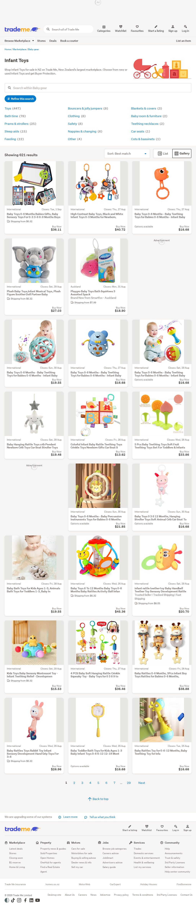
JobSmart (108, 857)
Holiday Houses (148, 884)
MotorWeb (84, 884)
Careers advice (111, 853)
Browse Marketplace (18, 40)
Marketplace (17, 842)
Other (72, 139)
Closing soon (16, 857)
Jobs (106, 842)
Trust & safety (172, 857)
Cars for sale (78, 848)
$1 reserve (15, 862)
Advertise (105, 894)
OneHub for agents (50, 862)
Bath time (12, 116)
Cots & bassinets (143, 139)
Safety (73, 124)
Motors (75, 842)
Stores (41, 40)
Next (141, 783)
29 (129, 783)
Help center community (177, 871)
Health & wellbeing (144, 862)
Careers (82, 894)
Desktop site (54, 894)
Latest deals (16, 848)
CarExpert (115, 884)
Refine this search (22, 99)
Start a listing (129, 830)
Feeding (11, 139)
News (93, 894)
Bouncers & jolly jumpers (85, 108)
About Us (70, 894)
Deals (52, 40)
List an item (183, 40)
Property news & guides (53, 848)
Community (172, 842)
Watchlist (147, 830)
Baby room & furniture (146, 116)
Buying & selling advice (83, 857)
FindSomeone (184, 884)
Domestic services (143, 853)
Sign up (172, 31)
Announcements (173, 853)
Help (167, 848)
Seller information (174, 867)
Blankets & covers (144, 108)
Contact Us (186, 894)
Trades (137, 848)
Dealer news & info (81, 862)
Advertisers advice (112, 862)
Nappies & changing (82, 131)
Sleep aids (12, 131)
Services (139, 842)
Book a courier (69, 40)
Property (45, 842)
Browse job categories (115, 848)
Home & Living (17, 867)
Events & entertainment (147, 857)
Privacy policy (121, 894)
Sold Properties (48, 853)
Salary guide (109, 867)
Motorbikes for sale (81, 853)
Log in (185, 31)
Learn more (70, 817)
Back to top (100, 799)
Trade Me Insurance (15, 884)
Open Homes (47, 857)
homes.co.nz (52, 884)
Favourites (162, 830)
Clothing (74, 116)
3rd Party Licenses (175, 862)
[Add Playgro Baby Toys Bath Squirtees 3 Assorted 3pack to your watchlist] (122, 243)
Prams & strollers (17, 124)
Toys (8, 108)
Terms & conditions (142, 894)
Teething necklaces (145, 124)
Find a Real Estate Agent (50, 869)
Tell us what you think (102, 817)
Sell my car (77, 867)
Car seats (138, 131)
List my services (142, 867)
